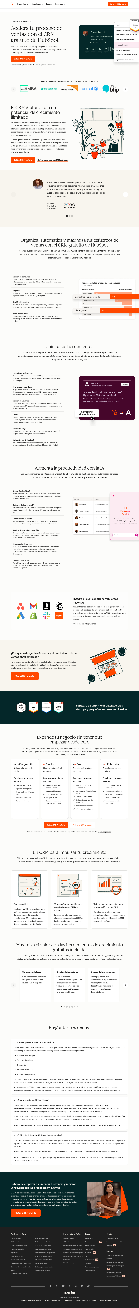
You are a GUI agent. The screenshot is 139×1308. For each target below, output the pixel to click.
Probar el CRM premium (83, 825)
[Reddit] (82, 1286)
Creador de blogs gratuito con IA (21, 1263)
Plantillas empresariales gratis (73, 1253)
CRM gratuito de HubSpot (19, 1245)
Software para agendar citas (44, 1267)
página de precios (104, 832)
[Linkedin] (75, 1286)
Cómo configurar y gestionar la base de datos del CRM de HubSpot (68, 907)
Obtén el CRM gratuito (118, 4)
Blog (86, 1256)
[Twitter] (69, 1286)
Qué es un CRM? (21, 904)
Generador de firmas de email (72, 1245)
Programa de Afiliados (115, 1276)
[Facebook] (50, 1286)
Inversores (90, 1253)
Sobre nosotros (89, 1238)
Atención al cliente (112, 1238)
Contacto (88, 1263)
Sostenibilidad (91, 1260)
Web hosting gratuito (17, 1249)
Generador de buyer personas (72, 1249)
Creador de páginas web (43, 1245)
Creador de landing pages (43, 1256)
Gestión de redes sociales (19, 1274)
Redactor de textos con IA (43, 1249)
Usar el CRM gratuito (24, 676)
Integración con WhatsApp (43, 1260)
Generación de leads (31, 972)
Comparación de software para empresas (73, 1258)
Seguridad (68, 1300)
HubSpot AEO (15, 1242)
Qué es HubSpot (16, 1238)
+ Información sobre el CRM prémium (52, 160)
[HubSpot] (12, 4)
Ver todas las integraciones (84, 624)
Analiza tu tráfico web (42, 1238)
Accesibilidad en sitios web (86, 1300)
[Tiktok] (88, 1286)
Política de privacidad (53, 1300)
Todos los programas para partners (115, 1257)
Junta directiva (89, 1249)
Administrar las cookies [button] (108, 1300)
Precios (49, 4)
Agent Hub (14, 1253)
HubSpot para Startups (114, 1272)
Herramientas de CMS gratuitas (45, 1253)
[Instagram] (56, 1286)
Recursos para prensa (92, 1267)
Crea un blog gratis (17, 1256)
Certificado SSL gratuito (42, 1270)
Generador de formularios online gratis (21, 1268)
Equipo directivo (90, 1245)
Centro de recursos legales (31, 1300)
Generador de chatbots (18, 1260)
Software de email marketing (44, 1242)
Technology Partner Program (115, 1267)
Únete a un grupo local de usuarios (115, 1243)
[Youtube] (63, 1286)
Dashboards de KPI (41, 1263)
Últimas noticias (90, 1270)
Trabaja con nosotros (93, 1242)
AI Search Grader (68, 1238)
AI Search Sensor (68, 1242)
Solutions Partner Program (115, 1262)
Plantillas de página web (71, 1263)
